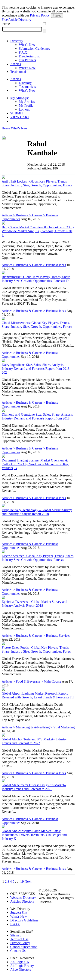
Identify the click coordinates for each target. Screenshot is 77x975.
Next (28, 881)
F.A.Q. (23, 52)
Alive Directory (20, 969)
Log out (24, 109)
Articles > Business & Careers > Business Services (36, 635)
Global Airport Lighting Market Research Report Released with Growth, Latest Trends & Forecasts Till (38, 695)
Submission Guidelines (34, 48)
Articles (15, 64)
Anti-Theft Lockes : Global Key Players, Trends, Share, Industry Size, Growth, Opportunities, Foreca (37, 183)
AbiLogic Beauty (22, 966)
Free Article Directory (16, 19)
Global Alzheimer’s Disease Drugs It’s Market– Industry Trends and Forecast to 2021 (34, 787)
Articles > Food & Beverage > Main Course (31, 681)
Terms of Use (19, 939)
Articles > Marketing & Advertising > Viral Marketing (38, 727)
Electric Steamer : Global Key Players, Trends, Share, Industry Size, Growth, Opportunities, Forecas (38, 558)
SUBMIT (16, 113)
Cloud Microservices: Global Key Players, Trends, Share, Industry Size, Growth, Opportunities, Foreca (37, 324)
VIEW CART (19, 117)
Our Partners (27, 60)
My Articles (27, 101)
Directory (16, 41)
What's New (27, 44)
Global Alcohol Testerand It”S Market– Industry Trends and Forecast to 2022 (34, 741)
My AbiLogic (19, 98)
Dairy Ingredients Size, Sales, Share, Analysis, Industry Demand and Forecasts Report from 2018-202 (36, 368)
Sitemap (15, 935)
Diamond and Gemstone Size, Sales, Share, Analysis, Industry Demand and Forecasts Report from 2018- (38, 416)
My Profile (26, 105)
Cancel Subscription (23, 947)
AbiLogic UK (19, 962)
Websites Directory (23, 897)
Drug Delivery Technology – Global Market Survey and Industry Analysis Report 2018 (37, 512)
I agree (57, 15)
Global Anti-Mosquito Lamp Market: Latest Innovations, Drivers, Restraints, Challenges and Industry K (34, 834)
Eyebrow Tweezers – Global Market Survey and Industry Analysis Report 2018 (34, 603)
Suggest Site (18, 912)
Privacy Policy (39, 15)
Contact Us (17, 951)
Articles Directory (22, 901)
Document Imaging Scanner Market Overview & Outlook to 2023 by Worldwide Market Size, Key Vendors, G (35, 464)
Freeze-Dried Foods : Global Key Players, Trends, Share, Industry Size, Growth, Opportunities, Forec (36, 649)
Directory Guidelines (24, 920)
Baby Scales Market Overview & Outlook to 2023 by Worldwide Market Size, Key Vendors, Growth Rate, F (38, 231)
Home (6, 128)
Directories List (29, 56)
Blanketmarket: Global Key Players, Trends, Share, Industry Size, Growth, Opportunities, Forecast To (36, 279)
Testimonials (18, 71)
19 (22, 881)
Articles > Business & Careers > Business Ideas (34, 265)
